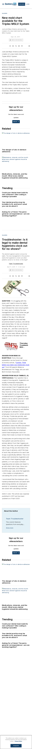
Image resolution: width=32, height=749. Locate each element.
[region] (16, 742)
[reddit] (19, 46)
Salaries (4, 13)
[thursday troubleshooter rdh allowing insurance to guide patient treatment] (11, 346)
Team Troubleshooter (16, 263)
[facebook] (10, 46)
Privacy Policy (18, 741)
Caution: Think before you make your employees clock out (15, 365)
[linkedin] (13, 46)
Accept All (16, 745)
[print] (29, 46)
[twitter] (16, 46)
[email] (22, 46)
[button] (3, 4)
